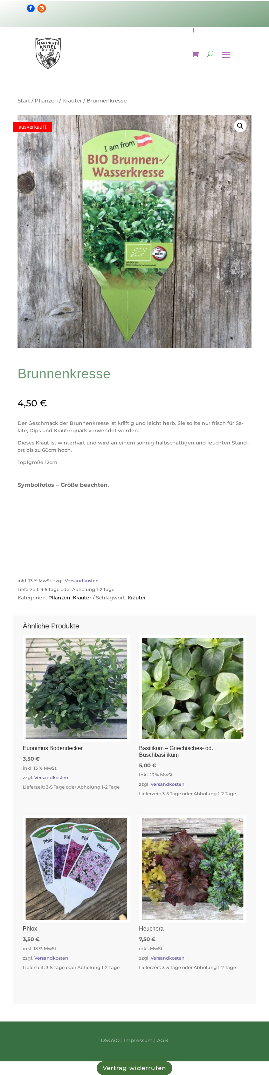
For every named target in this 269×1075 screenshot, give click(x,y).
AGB (162, 1040)
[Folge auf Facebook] (31, 8)
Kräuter (72, 100)
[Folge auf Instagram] (41, 8)
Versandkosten (82, 580)
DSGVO (110, 1040)
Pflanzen (46, 100)
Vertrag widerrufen (134, 1068)
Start (24, 100)
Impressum (138, 1040)
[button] (240, 126)
